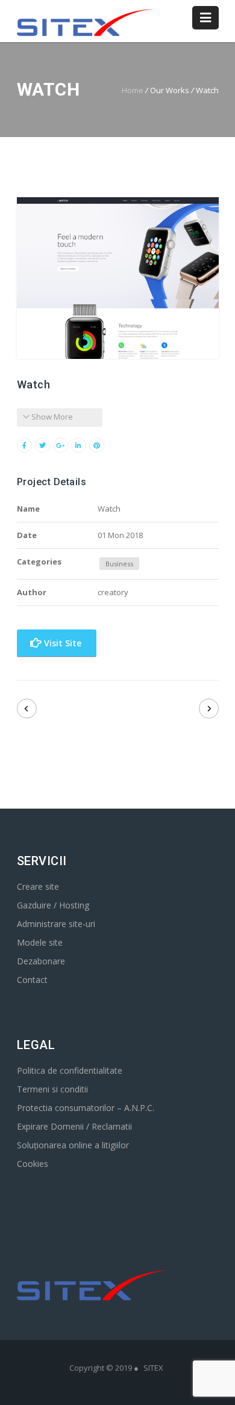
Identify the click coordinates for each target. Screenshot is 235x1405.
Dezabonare (41, 961)
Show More (51, 416)
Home (132, 90)
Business (119, 563)
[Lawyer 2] (27, 708)
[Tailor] (209, 708)
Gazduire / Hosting (53, 905)
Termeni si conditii (52, 1089)
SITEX (153, 1367)
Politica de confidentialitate (69, 1070)
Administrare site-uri (56, 923)
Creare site (38, 886)
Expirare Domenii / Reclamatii (74, 1126)
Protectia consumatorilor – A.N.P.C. (85, 1107)
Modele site (40, 942)
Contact (32, 979)
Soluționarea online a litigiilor (73, 1145)
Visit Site (61, 643)
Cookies (32, 1163)
